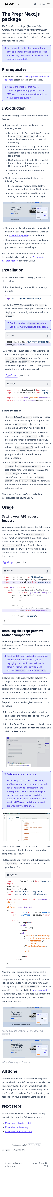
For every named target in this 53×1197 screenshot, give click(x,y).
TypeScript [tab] (11, 375)
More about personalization (18, 1131)
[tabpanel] (28, 393)
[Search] (35, 4)
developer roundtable (17, 59)
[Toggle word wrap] (43, 298)
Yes (32, 1145)
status (42, 4)
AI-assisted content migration (14, 1165)
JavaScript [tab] (24, 375)
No (39, 1145)
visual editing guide (18, 235)
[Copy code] (47, 298)
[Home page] (12, 4)
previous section (41, 990)
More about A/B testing (16, 1127)
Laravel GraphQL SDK (40, 1165)
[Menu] (48, 4)
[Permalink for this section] (28, 69)
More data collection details (18, 1123)
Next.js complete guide (18, 97)
